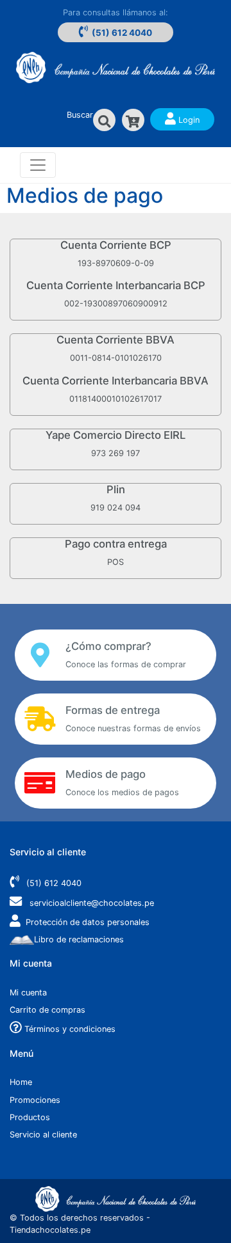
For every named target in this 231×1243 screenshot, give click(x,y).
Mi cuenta (28, 992)
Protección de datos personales (88, 922)
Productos (30, 1117)
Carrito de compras (47, 1010)
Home (21, 1082)
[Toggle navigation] (38, 165)
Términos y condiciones (69, 1029)
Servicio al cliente (43, 1134)
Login (188, 120)
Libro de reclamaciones (79, 939)
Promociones (35, 1100)
